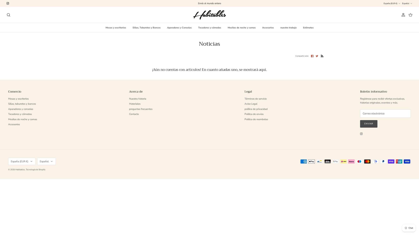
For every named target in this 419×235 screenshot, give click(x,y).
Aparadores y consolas (20, 109)
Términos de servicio (256, 98)
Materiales (134, 103)
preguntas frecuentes (140, 109)
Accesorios (268, 27)
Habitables (20, 169)
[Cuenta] (402, 15)
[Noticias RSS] (322, 56)
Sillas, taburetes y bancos (22, 103)
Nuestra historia (137, 98)
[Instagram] (8, 3)
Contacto (134, 114)
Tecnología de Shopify (35, 169)
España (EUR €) (390, 3)
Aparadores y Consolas (179, 27)
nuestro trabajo (288, 27)
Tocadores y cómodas (209, 27)
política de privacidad (256, 109)
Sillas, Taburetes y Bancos (147, 27)
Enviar (368, 123)
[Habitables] (209, 15)
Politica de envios (254, 114)
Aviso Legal (251, 103)
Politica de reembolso (256, 119)
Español (405, 3)
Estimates (308, 27)
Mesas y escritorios (116, 27)
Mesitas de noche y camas (242, 27)
